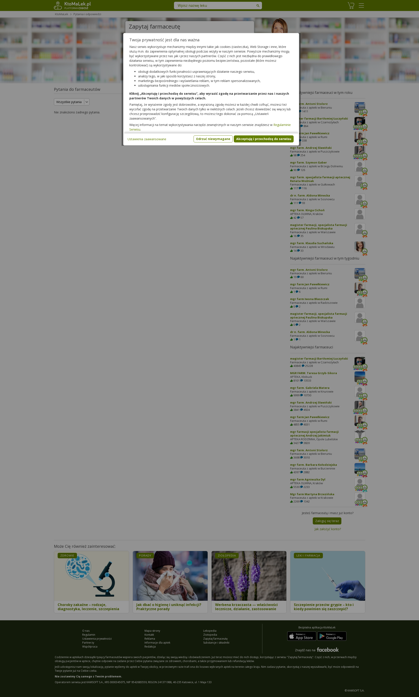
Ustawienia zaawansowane (147, 139)
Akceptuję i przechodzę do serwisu (263, 139)
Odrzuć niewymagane (213, 139)
